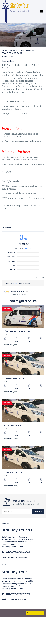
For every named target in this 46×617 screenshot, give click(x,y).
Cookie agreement (35, 613)
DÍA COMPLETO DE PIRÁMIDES (17, 331)
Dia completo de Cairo (14, 378)
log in (15, 283)
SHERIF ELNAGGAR (18, 291)
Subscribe (37, 511)
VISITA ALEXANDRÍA (12, 425)
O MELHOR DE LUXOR (13, 472)
